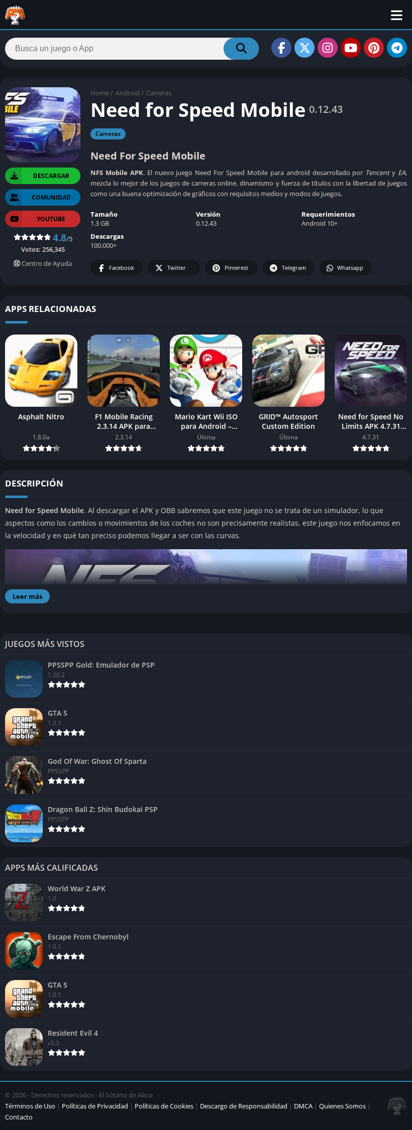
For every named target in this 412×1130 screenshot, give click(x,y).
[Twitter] (304, 48)
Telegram (294, 267)
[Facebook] (281, 48)
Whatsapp (350, 267)
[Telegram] (397, 48)
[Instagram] (328, 48)
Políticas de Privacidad (95, 1105)
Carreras (158, 92)
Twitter (176, 267)
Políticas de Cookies (164, 1105)
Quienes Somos (342, 1105)
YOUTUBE (51, 219)
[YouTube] (351, 48)
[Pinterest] (374, 48)
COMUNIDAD (51, 197)
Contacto (19, 1116)
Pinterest (236, 267)
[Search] (241, 49)
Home (99, 92)
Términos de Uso (30, 1105)
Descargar (51, 176)
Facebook (121, 267)
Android (128, 92)
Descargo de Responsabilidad (243, 1105)
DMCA (303, 1105)
